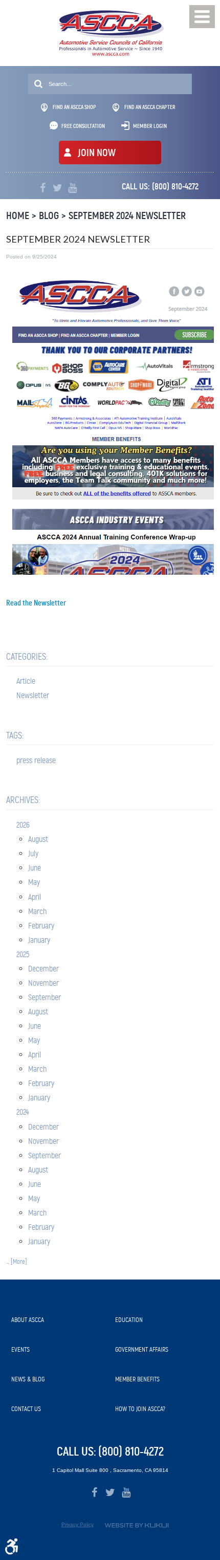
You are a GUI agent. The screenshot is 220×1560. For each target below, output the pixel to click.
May (34, 882)
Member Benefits (137, 1379)
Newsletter (32, 695)
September (44, 997)
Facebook (42, 188)
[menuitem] (58, 1320)
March (37, 911)
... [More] (16, 1261)
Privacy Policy (77, 1524)
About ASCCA (27, 1320)
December (43, 968)
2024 (22, 1112)
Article (25, 681)
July (33, 853)
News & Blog (28, 1379)
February (41, 925)
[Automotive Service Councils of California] (110, 33)
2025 (22, 954)
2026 (23, 825)
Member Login (150, 125)
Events (20, 1349)
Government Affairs (141, 1349)
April (34, 897)
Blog (49, 215)
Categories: (27, 656)
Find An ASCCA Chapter (149, 107)
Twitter (57, 188)
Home (17, 215)
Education (129, 1320)
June (34, 868)
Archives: (23, 800)
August (38, 839)
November (43, 983)
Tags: (15, 735)
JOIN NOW (97, 152)
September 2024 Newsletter (127, 215)
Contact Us (26, 1409)
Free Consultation (83, 125)
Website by (136, 1525)
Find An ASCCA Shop (74, 107)
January (39, 940)
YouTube (72, 188)
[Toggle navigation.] (202, 16)
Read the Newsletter (36, 603)
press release (36, 760)
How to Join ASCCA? (140, 1409)
